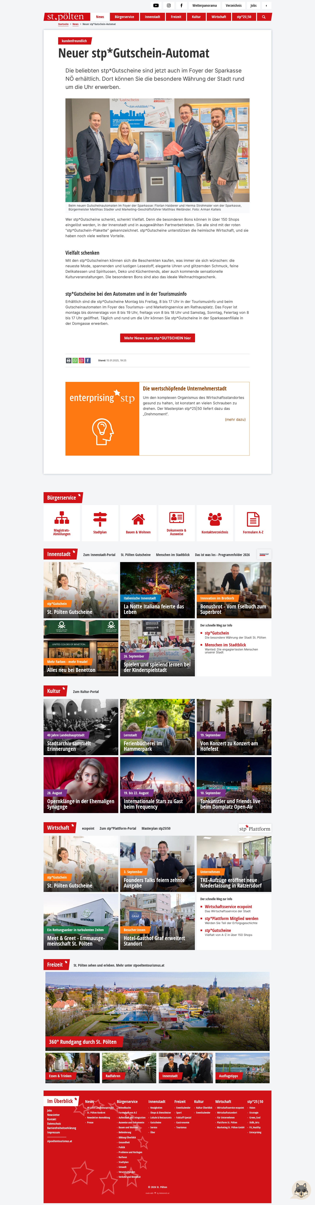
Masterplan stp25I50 (156, 828)
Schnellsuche (125, 1107)
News (100, 16)
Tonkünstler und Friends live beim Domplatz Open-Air (230, 803)
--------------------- (56, 1137)
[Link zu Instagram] (168, 5)
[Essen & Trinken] (72, 1068)
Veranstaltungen (127, 1171)
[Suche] (264, 17)
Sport (179, 1112)
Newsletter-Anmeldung (98, 1117)
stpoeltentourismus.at (148, 965)
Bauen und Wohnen (128, 1127)
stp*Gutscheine (218, 930)
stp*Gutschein (217, 633)
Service (153, 1127)
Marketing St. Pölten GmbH (230, 1127)
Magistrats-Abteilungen (61, 532)
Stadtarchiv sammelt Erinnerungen (69, 746)
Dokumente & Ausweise (176, 532)
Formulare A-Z (253, 532)
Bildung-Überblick (127, 1137)
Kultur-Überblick (204, 1107)
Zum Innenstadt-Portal (99, 555)
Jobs (253, 5)
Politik (122, 1147)
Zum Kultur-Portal (86, 692)
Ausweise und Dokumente (131, 1122)
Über (152, 1132)
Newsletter (53, 1114)
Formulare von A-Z (128, 1112)
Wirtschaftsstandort (227, 1112)
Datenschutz (54, 1123)
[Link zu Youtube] (156, 5)
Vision (252, 1107)
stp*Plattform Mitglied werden (231, 918)
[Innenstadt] (186, 1068)
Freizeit (176, 16)
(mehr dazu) (235, 419)
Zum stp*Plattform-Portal (118, 828)
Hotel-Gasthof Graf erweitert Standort (154, 940)
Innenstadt (152, 16)
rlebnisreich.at (164, 1193)
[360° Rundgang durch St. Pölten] (157, 1011)
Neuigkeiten (156, 1107)
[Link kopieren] (81, 360)
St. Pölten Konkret (96, 1112)
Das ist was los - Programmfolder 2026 (222, 555)
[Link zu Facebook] (181, 5)
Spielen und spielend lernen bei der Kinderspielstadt (157, 667)
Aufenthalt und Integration (132, 1117)
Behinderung (125, 1132)
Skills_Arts (254, 1122)
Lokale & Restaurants (161, 1117)
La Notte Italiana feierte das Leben (154, 609)
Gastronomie (182, 1122)
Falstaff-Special (183, 1117)
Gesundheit (124, 1142)
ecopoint (88, 828)
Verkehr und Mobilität (130, 1176)
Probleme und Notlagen (130, 1152)
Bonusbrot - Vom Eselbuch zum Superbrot (233, 609)
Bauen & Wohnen (138, 532)
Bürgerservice (124, 16)
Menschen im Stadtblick (173, 555)
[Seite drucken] (68, 360)
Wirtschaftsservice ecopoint (228, 906)
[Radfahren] (129, 1068)
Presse (90, 1122)
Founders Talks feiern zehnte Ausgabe (154, 882)
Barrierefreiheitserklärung (61, 1128)
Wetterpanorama (204, 5)
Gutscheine (155, 1122)
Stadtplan (100, 532)
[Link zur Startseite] (67, 17)
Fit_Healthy (254, 1127)
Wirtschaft (219, 16)
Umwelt (123, 1167)
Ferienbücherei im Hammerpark (143, 746)
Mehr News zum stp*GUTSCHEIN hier (157, 338)
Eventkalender (183, 1107)
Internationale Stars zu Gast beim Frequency (153, 803)
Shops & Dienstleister (160, 1112)
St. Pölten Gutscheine (136, 555)
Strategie (253, 1112)
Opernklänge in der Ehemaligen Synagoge (80, 803)
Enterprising (255, 1132)
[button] (70, 153)
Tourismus (181, 1127)
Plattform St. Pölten (227, 1122)
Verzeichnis (234, 5)
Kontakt (51, 1119)
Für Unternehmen (226, 1117)
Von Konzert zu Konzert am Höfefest (229, 746)
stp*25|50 (244, 16)
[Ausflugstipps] (242, 1068)
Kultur (196, 16)
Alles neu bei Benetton (71, 670)
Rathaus (123, 1157)
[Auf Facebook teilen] (88, 360)
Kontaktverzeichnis (215, 532)
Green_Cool (254, 1117)
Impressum (53, 1132)
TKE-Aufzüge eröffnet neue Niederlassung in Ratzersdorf (231, 882)
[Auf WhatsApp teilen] (75, 360)
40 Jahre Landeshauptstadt (100, 1107)
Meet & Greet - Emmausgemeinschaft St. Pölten (76, 940)
